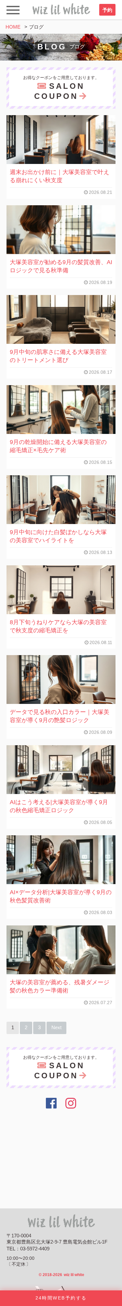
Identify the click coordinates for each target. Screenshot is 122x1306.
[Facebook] (51, 1103)
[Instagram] (71, 1103)
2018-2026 (61, 1274)
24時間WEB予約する (61, 1298)
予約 (107, 10)
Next (56, 1027)
